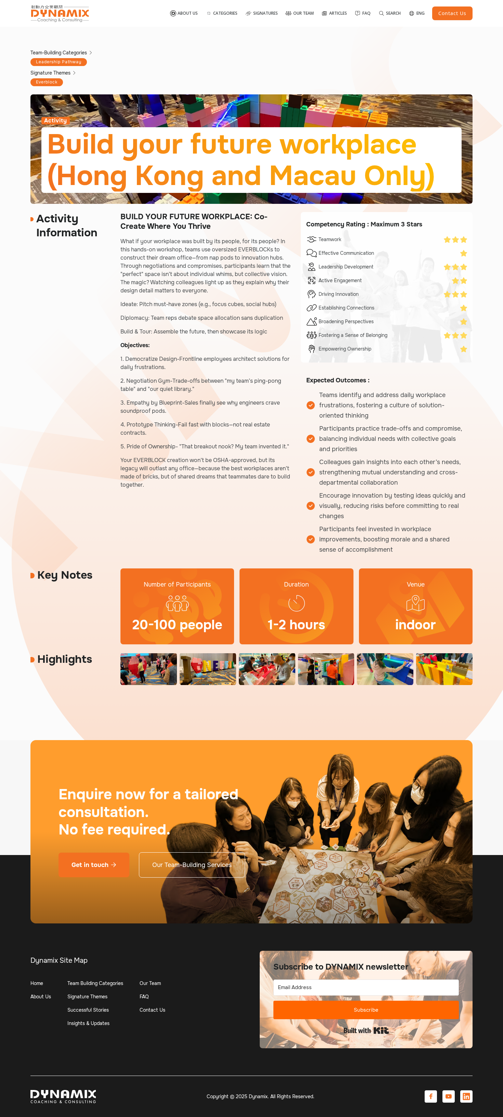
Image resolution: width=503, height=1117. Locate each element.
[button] (222, 13)
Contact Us (152, 1010)
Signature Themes (87, 997)
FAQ (144, 997)
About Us (40, 997)
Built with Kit (366, 1030)
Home (36, 983)
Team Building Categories (95, 983)
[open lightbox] (148, 669)
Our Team (150, 983)
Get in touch (94, 865)
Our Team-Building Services (192, 865)
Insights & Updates (88, 1023)
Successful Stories (88, 1010)
